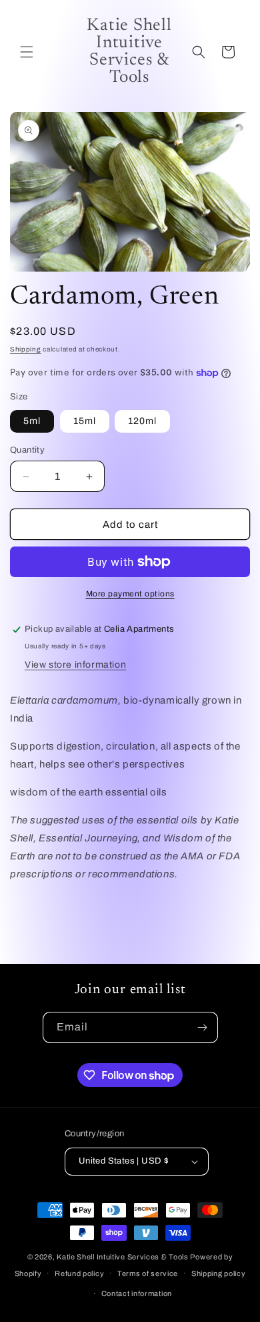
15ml (84, 421)
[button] (26, 52)
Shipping (25, 349)
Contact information (136, 1293)
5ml (32, 421)
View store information (75, 665)
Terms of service (147, 1273)
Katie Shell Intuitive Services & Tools (123, 1257)
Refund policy (79, 1273)
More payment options (130, 593)
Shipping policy (218, 1273)
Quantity (27, 450)
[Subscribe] (202, 1027)
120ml (142, 421)
